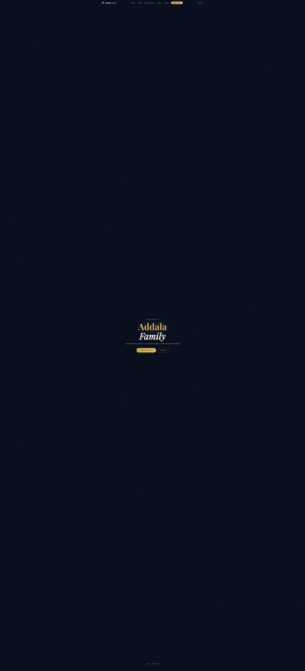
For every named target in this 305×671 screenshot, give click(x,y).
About (139, 2)
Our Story (163, 350)
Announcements (149, 2)
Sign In (200, 2)
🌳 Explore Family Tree (146, 350)
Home (133, 2)
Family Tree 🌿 (177, 2)
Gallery (159, 2)
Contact (166, 2)
